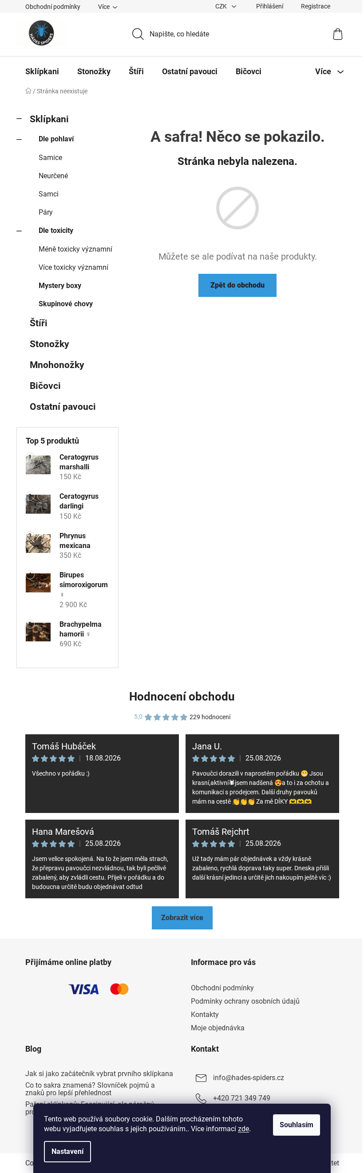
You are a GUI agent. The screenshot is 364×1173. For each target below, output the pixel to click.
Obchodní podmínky (52, 6)
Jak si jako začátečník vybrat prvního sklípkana (99, 1074)
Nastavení (67, 1151)
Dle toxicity (56, 230)
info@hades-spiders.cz (248, 1077)
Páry (46, 212)
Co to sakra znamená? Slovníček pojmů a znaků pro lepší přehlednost (90, 1089)
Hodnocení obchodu (182, 696)
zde (243, 1129)
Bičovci (45, 385)
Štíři (38, 323)
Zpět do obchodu (237, 285)
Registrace (315, 6)
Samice (50, 157)
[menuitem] (42, 71)
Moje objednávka (218, 1028)
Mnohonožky (57, 365)
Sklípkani (49, 119)
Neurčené (53, 176)
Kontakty (205, 1014)
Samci (49, 194)
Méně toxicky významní (75, 249)
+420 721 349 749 (241, 1098)
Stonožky (49, 344)
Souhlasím (296, 1125)
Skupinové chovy (66, 304)
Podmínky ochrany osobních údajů (245, 1001)
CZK (221, 6)
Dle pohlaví (56, 139)
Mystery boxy (60, 285)
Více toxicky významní (73, 267)
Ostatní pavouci (63, 406)
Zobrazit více (182, 917)
